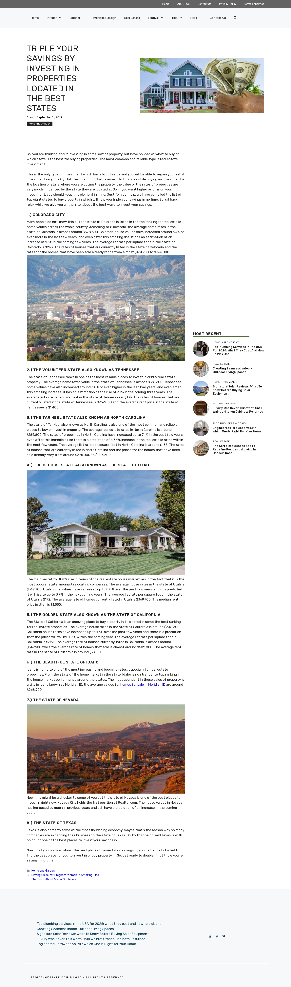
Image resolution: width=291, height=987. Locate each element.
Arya (30, 117)
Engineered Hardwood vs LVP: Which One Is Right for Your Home (237, 429)
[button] (235, 18)
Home (165, 3)
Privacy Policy (227, 3)
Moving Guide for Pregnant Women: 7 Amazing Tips (65, 875)
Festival (153, 18)
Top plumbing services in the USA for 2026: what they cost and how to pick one (238, 350)
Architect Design (104, 18)
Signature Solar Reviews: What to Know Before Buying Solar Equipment (237, 390)
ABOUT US (183, 3)
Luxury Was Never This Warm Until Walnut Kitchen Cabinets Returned (238, 409)
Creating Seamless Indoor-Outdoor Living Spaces (232, 370)
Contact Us (204, 3)
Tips (174, 18)
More (193, 18)
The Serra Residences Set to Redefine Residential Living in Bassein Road (234, 449)
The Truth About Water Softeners (53, 879)
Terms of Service (254, 3)
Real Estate (132, 18)
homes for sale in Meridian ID (142, 684)
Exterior (74, 18)
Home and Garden (39, 123)
